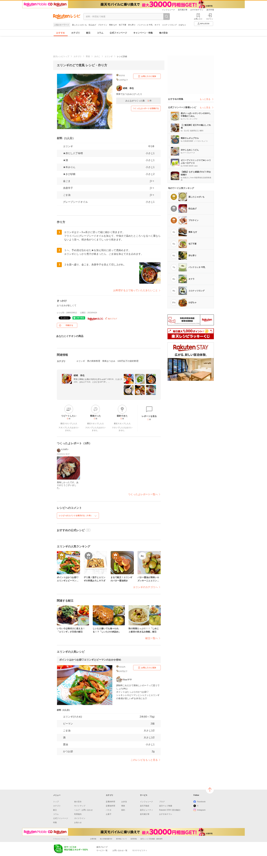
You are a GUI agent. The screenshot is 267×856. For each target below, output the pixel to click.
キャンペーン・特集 (143, 32)
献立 (88, 32)
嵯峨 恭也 (79, 375)
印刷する (69, 325)
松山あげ (92, 25)
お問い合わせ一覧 (119, 850)
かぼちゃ (182, 25)
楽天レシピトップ (61, 56)
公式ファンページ (118, 32)
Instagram (201, 810)
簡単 (123, 806)
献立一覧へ (151, 638)
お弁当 (124, 802)
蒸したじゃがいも (79, 25)
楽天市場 (210, 10)
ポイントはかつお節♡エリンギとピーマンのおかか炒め (90, 659)
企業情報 (93, 839)
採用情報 (134, 839)
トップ (56, 802)
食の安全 (163, 32)
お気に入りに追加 (148, 76)
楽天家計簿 (182, 10)
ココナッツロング (169, 25)
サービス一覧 (102, 850)
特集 (55, 822)
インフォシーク (168, 10)
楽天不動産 (144, 806)
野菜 (88, 56)
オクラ (157, 25)
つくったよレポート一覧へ (143, 494)
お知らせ (78, 822)
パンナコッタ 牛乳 (145, 25)
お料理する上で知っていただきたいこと (135, 290)
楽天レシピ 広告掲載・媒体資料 (151, 839)
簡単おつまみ (108, 361)
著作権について (121, 839)
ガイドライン (79, 818)
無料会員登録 (204, 23)
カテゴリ (75, 32)
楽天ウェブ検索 (165, 806)
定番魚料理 (110, 806)
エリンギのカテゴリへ (145, 587)
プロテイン (102, 25)
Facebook (201, 802)
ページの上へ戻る (210, 790)
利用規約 (78, 814)
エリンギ (109, 56)
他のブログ (112, 319)
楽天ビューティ (146, 810)
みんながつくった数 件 (138, 100)
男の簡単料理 (93, 361)
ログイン (209, 19)
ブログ (162, 802)
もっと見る (205, 99)
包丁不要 (122, 25)
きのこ (97, 56)
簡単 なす (113, 25)
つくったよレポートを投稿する (146, 108)
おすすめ (60, 32)
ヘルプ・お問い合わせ (83, 810)
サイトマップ (79, 806)
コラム (100, 32)
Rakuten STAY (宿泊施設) (169, 810)
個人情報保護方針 (106, 839)
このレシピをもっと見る (144, 760)
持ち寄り (132, 25)
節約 (123, 810)
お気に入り (198, 19)
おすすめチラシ (196, 10)
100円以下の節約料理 (127, 361)
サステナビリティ (139, 850)
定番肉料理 (110, 802)
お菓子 (108, 814)
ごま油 (66, 195)
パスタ (108, 810)
